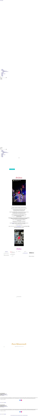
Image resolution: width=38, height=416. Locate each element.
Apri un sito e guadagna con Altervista (13, 415)
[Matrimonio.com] (12, 252)
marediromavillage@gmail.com (5, 406)
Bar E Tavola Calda (3, 73)
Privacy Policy (21, 415)
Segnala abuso (19, 415)
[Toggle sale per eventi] (10, 151)
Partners (2, 75)
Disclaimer (17, 415)
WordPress (5, 402)
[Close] (1, 79)
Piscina (2, 74)
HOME (2, 69)
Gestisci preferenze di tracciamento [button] (25, 415)
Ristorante (2, 72)
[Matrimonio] (6, 251)
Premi (2, 155)
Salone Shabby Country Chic (5, 71)
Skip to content (1, 0)
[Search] (6, 77)
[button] (19, 173)
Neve (0, 402)
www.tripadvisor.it (19, 226)
